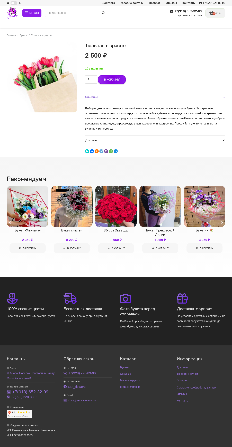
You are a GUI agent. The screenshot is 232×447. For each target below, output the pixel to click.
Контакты (183, 400)
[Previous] (10, 222)
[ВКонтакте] (92, 151)
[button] (71, 47)
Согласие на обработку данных (196, 387)
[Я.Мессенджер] (87, 151)
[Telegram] (101, 151)
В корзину (112, 79)
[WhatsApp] (111, 151)
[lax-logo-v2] (13, 13)
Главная (11, 35)
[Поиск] (103, 12)
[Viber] (106, 151)
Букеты (23, 35)
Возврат (182, 380)
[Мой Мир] (116, 151)
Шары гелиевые (130, 386)
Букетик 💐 (204, 230)
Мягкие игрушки (130, 380)
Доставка (183, 367)
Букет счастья (71, 230)
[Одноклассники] (97, 151)
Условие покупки (187, 373)
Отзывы (182, 394)
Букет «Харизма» (28, 230)
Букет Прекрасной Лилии (160, 232)
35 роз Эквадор (116, 230)
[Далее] (222, 222)
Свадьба (125, 373)
